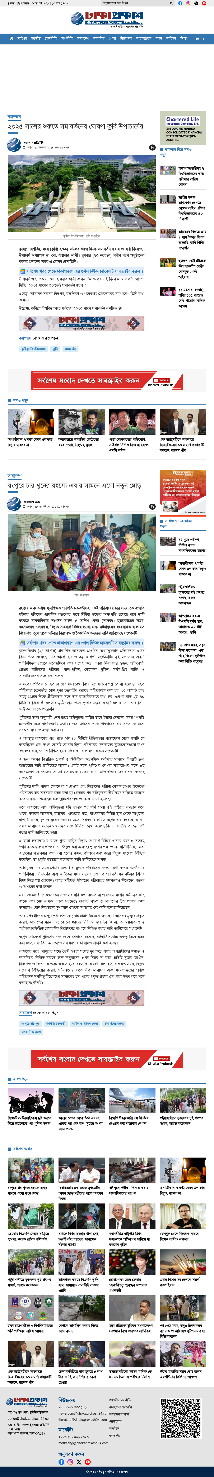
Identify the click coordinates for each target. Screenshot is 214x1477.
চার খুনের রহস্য (114, 1023)
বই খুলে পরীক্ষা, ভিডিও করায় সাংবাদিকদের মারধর (192, 545)
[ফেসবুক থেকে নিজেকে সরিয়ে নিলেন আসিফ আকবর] (183, 1216)
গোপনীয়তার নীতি (120, 1400)
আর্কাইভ (114, 1428)
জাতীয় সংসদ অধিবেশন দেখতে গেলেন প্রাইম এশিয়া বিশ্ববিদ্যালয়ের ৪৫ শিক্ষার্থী (191, 208)
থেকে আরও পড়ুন (38, 338)
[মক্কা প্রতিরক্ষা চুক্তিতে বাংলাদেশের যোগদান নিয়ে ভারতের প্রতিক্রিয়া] (132, 1308)
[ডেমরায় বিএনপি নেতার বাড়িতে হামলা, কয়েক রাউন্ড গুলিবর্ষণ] (31, 1216)
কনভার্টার (114, 1435)
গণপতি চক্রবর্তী (55, 1023)
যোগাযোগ (115, 1421)
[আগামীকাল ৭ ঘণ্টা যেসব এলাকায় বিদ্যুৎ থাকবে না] (31, 422)
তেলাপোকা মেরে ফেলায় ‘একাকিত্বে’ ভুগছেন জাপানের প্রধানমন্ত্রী (128, 1285)
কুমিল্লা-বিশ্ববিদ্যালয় (34, 349)
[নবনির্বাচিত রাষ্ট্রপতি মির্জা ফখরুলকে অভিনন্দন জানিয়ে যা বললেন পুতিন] (132, 1216)
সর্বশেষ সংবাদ (22, 1148)
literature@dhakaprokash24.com (83, 1419)
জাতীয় (36, 39)
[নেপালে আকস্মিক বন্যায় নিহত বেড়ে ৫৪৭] (82, 1308)
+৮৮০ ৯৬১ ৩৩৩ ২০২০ (74, 1437)
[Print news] (152, 147)
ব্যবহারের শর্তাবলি (120, 1407)
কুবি (55, 349)
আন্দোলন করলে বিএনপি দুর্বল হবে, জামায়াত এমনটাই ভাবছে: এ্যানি (79, 1285)
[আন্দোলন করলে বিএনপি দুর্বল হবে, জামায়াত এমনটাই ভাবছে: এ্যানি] (82, 1262)
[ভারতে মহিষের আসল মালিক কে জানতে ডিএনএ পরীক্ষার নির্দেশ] (132, 1354)
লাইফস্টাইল (144, 39)
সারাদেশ (83, 39)
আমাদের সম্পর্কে (119, 1414)
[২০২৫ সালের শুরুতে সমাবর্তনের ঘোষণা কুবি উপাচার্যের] (82, 193)
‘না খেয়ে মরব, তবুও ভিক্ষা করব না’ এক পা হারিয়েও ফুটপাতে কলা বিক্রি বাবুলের (182, 1331)
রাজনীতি (51, 39)
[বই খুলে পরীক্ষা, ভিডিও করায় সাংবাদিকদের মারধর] (132, 1170)
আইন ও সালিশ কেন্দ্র (85, 1023)
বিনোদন (126, 39)
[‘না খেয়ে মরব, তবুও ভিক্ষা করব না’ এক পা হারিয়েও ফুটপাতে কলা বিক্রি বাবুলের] (183, 1308)
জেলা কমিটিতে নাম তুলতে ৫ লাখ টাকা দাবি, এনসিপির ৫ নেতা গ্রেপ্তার (80, 1377)
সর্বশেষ (22, 39)
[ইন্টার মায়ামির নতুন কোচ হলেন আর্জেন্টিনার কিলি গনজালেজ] (183, 1354)
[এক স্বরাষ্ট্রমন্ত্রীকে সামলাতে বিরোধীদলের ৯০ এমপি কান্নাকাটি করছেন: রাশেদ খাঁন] (183, 422)
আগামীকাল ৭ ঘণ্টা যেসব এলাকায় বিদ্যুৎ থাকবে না (192, 568)
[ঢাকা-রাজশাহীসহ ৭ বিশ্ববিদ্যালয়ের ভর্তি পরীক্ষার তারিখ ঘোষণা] (31, 1308)
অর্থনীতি (67, 39)
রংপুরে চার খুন (30, 1023)
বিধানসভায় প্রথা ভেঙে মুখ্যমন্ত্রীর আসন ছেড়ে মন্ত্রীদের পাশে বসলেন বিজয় (81, 1193)
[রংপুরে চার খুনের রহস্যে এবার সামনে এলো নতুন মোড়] (82, 552)
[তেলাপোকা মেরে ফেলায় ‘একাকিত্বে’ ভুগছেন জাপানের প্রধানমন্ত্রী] (132, 1262)
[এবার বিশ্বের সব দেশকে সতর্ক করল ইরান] (183, 1262)
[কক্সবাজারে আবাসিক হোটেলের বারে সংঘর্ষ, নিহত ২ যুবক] (82, 422)
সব (201, 39)
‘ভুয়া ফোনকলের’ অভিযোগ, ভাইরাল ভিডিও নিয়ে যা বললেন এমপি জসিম (129, 445)
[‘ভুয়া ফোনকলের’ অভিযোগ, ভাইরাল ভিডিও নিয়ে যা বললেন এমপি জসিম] (132, 422)
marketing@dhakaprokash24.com (83, 1443)
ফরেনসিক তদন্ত (31, 1032)
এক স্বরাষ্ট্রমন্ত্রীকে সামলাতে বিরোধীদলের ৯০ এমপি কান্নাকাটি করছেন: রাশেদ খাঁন (182, 445)
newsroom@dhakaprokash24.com (84, 1413)
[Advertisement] (107, 75)
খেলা (112, 39)
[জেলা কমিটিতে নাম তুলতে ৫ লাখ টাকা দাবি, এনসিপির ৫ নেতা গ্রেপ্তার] (82, 1354)
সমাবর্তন (70, 349)
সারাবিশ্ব (99, 39)
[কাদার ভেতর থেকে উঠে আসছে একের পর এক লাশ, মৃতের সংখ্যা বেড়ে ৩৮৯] (82, 1100)
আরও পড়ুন (20, 400)
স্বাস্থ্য (159, 39)
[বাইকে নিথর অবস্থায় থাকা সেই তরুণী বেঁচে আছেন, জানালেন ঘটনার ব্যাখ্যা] (82, 1216)
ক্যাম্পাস (14, 116)
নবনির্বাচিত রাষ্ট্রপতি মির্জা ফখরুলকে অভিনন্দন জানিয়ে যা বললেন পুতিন (129, 1239)
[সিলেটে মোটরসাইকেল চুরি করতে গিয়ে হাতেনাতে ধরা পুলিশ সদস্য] (31, 1100)
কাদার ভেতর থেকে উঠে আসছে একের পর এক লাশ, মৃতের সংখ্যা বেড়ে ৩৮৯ (80, 1123)
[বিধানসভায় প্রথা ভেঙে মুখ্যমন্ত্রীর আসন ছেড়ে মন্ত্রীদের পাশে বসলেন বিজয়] (82, 1170)
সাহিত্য (171, 39)
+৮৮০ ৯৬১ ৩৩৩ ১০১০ (73, 1407)
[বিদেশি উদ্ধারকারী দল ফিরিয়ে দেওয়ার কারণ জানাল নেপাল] (132, 1100)
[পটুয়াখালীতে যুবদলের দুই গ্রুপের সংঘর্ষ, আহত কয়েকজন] (183, 1100)
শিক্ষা (183, 39)
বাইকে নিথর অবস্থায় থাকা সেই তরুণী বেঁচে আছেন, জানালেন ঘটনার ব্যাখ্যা (79, 1239)
